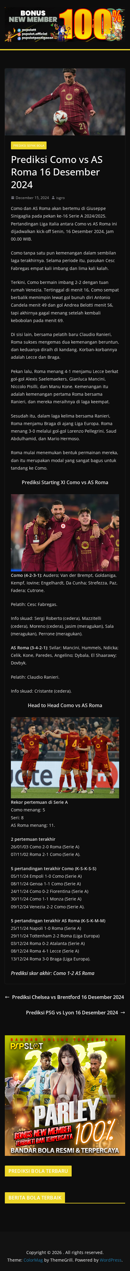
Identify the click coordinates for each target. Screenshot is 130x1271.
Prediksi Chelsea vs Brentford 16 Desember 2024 (68, 997)
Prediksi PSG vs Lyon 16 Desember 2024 (72, 1012)
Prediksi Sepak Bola (28, 145)
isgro (60, 197)
